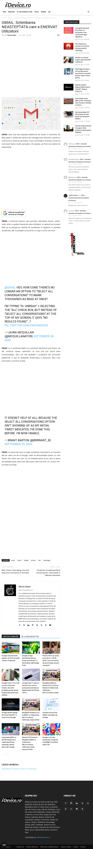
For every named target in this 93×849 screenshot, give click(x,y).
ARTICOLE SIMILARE (11, 637)
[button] (88, 12)
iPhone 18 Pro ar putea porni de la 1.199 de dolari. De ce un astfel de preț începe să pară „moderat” (51, 660)
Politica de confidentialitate (49, 847)
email (13, 560)
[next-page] (7, 754)
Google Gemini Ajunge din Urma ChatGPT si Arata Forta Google (9, 715)
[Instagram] (25, 625)
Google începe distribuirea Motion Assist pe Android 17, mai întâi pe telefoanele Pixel (30, 660)
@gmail (10, 287)
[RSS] (82, 803)
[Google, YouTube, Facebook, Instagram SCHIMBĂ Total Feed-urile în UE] (51, 729)
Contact (82, 847)
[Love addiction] (77, 256)
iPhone (43, 12)
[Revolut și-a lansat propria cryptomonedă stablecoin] (68, 60)
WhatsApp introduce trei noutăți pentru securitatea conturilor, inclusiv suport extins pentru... (83, 73)
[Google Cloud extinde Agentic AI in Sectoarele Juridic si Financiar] (10, 647)
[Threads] (82, 809)
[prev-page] (3, 754)
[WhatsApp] (71, 809)
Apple (37, 12)
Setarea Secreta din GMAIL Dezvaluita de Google (50, 715)
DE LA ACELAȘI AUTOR (30, 637)
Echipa (76, 847)
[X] (42, 625)
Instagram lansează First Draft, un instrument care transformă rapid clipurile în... (82, 32)
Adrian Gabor (11, 35)
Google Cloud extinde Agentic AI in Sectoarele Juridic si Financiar (10, 658)
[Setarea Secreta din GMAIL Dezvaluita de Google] (51, 704)
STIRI (4, 12)
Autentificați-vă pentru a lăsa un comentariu (19, 769)
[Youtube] (51, 625)
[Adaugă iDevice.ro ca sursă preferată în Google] (31, 213)
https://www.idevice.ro (26, 590)
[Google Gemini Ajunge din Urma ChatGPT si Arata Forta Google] (10, 704)
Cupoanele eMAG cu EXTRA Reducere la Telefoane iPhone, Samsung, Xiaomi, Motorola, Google (9, 742)
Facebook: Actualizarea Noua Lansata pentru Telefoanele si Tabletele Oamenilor (48, 572)
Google (26, 560)
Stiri (39, 560)
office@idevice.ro (44, 837)
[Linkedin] (29, 625)
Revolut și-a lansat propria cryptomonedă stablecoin (82, 60)
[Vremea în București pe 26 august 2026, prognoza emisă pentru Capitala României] (68, 128)
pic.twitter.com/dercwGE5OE (26, 325)
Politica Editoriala (32, 847)
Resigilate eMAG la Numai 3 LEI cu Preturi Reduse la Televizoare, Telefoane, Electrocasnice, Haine (50, 688)
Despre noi (20, 847)
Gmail (10, 18)
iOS (49, 12)
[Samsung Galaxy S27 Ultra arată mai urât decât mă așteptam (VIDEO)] (68, 114)
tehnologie (46, 560)
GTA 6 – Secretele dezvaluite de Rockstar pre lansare (78, 197)
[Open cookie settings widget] (4, 845)
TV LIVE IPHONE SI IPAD (24, 12)
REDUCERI (11, 12)
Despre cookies (66, 847)
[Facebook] (21, 625)
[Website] (47, 625)
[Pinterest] (34, 625)
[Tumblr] (38, 625)
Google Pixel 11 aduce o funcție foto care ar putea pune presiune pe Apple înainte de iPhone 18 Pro (30, 688)
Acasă (4, 18)
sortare (33, 560)
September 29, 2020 (18, 444)
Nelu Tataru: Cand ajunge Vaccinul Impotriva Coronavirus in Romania (15, 571)
